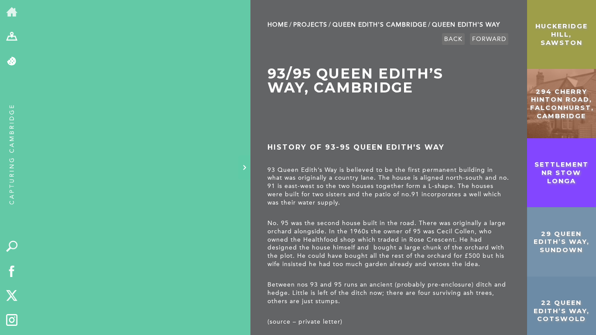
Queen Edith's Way (466, 24)
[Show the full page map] (12, 37)
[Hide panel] (244, 167)
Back (453, 39)
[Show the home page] (12, 12)
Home (277, 24)
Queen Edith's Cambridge (379, 24)
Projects (310, 24)
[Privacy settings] (12, 61)
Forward (489, 39)
